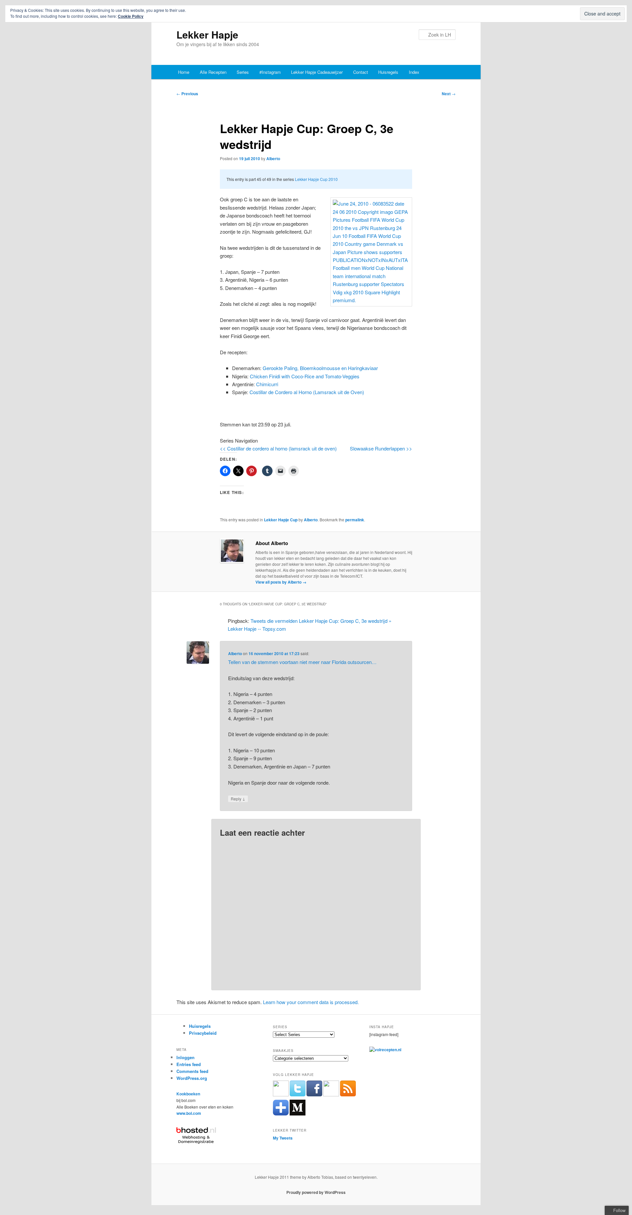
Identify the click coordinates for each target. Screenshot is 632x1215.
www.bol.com (188, 1113)
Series (243, 72)
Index (414, 72)
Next (449, 94)
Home (183, 72)
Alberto (273, 158)
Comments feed (192, 1071)
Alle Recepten (213, 72)
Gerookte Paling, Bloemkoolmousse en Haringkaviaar (320, 367)
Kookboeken (188, 1094)
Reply (238, 798)
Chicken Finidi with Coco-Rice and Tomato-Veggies (304, 376)
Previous (187, 94)
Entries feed (188, 1064)
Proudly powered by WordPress (316, 1192)
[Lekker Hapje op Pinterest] (331, 1095)
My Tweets (283, 1138)
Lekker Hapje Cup (281, 520)
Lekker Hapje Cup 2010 (316, 179)
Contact (360, 72)
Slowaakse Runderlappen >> (381, 448)
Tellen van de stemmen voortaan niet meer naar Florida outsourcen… (302, 661)
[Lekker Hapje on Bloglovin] (281, 1114)
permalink (354, 520)
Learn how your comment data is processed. (311, 1001)
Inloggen (185, 1057)
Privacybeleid (203, 1033)
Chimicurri (267, 384)
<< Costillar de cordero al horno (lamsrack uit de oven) (278, 448)
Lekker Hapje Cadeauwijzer (317, 72)
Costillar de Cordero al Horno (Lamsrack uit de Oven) (307, 392)
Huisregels (388, 72)
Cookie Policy (131, 16)
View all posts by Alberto (280, 582)
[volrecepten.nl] (385, 1050)
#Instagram (270, 72)
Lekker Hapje (207, 34)
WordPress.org (191, 1078)
